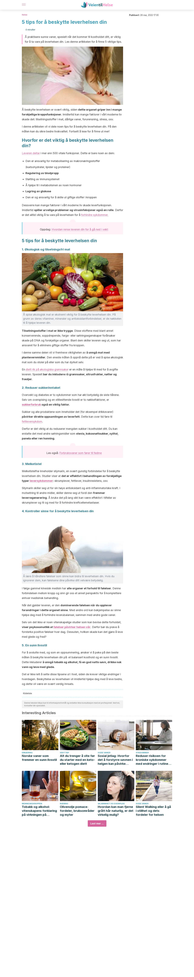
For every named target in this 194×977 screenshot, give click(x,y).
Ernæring (27, 752)
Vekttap (64, 752)
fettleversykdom (32, 421)
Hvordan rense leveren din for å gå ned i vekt (80, 229)
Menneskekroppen (32, 803)
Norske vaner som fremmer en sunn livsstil (39, 758)
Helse (24, 15)
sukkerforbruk (31, 404)
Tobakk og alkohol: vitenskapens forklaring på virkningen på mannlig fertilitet (39, 811)
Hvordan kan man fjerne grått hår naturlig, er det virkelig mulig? (115, 811)
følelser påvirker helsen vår (72, 627)
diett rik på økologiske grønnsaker (47, 369)
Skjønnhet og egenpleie (111, 803)
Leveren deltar (31, 153)
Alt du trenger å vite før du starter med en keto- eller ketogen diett (77, 760)
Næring (64, 803)
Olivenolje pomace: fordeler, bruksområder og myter (77, 811)
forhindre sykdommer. (94, 214)
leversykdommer (41, 480)
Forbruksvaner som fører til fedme (80, 453)
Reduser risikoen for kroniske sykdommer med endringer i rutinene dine (154, 760)
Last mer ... (97, 823)
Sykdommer (142, 752)
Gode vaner (104, 752)
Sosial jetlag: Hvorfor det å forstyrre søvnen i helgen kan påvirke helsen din (115, 760)
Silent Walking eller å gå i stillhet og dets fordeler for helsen (153, 811)
